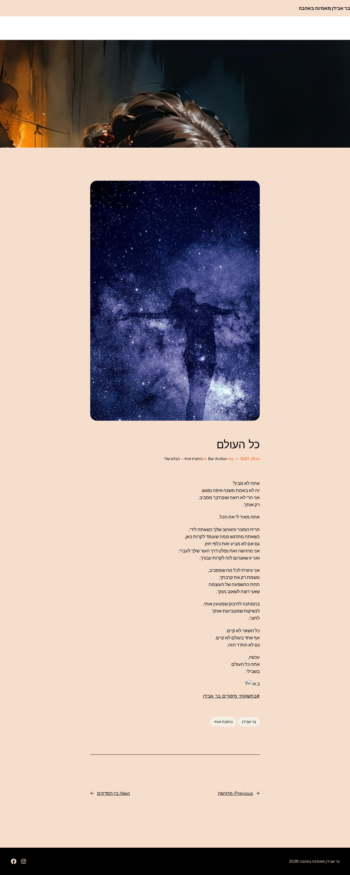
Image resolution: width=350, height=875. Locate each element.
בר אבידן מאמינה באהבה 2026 (314, 861)
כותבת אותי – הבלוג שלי (183, 458)
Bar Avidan (218, 458)
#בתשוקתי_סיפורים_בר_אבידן (231, 696)
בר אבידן (249, 721)
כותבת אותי (223, 721)
